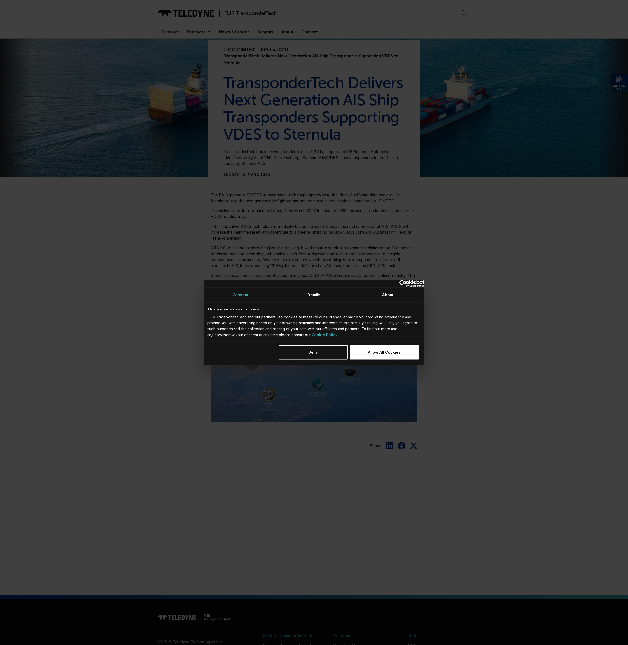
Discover (170, 31)
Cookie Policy (325, 334)
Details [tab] (313, 294)
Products (196, 31)
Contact (309, 31)
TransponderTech (239, 49)
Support (265, 31)
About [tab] (387, 294)
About (287, 31)
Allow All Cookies (384, 352)
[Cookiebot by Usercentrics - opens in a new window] (402, 283)
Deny (313, 352)
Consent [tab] (240, 294)
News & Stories (234, 31)
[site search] (464, 13)
